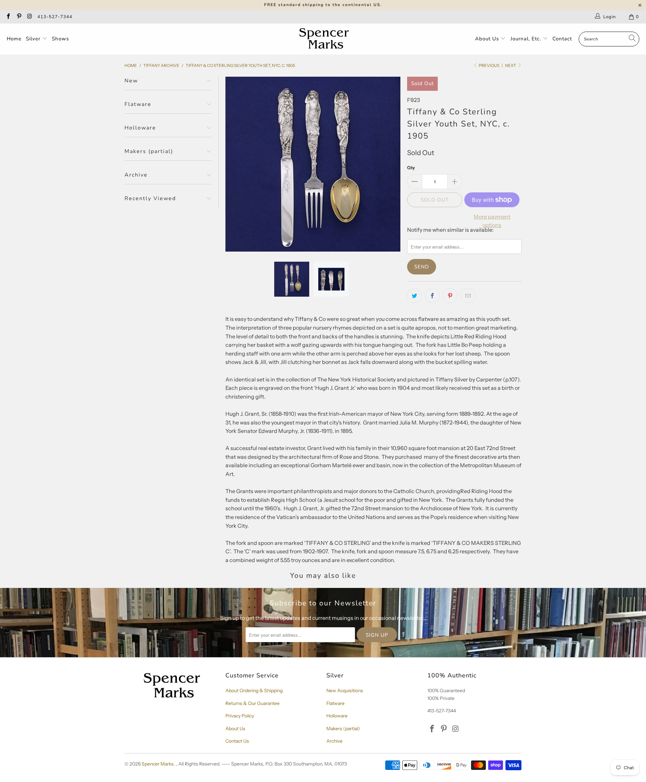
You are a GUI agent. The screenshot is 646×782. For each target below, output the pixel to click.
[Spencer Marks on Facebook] (8, 17)
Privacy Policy (239, 716)
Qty (411, 167)
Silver (34, 38)
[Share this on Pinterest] (450, 295)
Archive (334, 741)
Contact (562, 38)
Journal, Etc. (526, 38)
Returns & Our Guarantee (252, 703)
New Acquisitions (344, 690)
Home (14, 38)
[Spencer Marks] (325, 39)
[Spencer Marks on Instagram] (29, 17)
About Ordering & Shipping (254, 690)
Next (511, 65)
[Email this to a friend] (468, 295)
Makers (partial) (343, 728)
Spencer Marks (158, 764)
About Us (488, 38)
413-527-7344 (54, 17)
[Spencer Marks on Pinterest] (18, 17)
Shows (60, 38)
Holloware (337, 716)
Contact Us (237, 741)
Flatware (335, 703)
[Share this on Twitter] (414, 295)
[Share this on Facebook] (432, 295)
